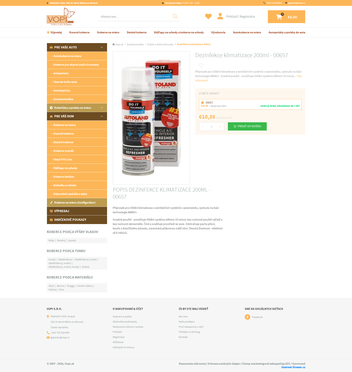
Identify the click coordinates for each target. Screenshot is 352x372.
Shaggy (71, 285)
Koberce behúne (64, 177)
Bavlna (60, 285)
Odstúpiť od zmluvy (123, 347)
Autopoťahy (61, 73)
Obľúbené (118, 342)
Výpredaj (56, 32)
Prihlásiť (232, 16)
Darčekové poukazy (70, 219)
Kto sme (183, 316)
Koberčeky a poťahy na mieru (72, 108)
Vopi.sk (119, 44)
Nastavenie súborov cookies (128, 326)
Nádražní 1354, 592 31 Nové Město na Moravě (73, 3)
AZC (287, 364)
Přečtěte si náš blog (189, 331)
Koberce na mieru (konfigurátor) (75, 202)
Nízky (51, 240)
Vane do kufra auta (65, 82)
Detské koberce (136, 32)
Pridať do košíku (249, 126)
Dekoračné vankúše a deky (70, 194)
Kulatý (52, 259)
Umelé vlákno (85, 285)
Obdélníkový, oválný (60, 263)
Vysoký (72, 240)
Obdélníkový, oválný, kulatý (64, 266)
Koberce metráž (64, 151)
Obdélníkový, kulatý (86, 259)
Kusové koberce (79, 32)
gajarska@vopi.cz (296, 2)
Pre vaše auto (65, 47)
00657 (209, 103)
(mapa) (71, 316)
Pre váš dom (64, 116)
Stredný (61, 240)
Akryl (51, 285)
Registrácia (247, 16)
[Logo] (62, 17)
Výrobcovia (218, 32)
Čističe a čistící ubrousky (160, 44)
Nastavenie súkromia (192, 364)
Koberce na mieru (108, 32)
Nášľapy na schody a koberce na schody (179, 32)
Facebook (257, 317)
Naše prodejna (187, 321)
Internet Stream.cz (293, 367)
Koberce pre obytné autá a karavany (76, 65)
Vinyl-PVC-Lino (63, 159)
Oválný (85, 266)
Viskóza (53, 289)
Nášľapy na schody (65, 168)
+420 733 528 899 (274, 2)
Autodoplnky (62, 90)
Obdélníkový (65, 259)
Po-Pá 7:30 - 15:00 (182, 3)
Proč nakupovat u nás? (191, 326)
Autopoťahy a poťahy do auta (287, 32)
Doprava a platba (122, 316)
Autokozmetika (63, 99)
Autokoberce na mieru (247, 32)
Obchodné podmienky (125, 321)
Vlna (61, 289)
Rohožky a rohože (65, 185)
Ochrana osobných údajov (224, 364)
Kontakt (183, 337)
